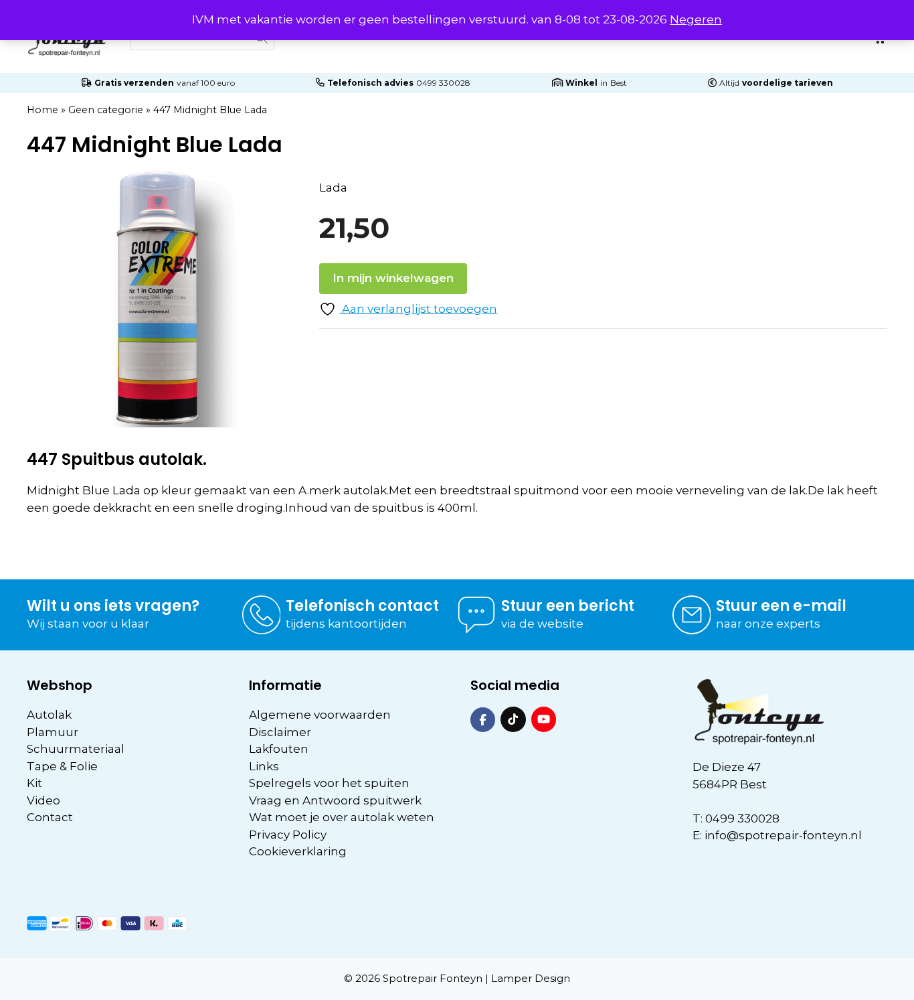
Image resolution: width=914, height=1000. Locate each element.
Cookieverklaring (298, 851)
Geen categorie (105, 110)
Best (618, 83)
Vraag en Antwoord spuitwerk (335, 800)
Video (43, 800)
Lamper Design (530, 978)
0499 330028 (443, 83)
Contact (50, 817)
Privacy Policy (288, 834)
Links (264, 766)
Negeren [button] (696, 19)
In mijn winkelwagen (393, 278)
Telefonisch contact (362, 605)
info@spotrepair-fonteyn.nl (783, 835)
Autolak (49, 714)
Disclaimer (280, 732)
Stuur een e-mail (781, 605)
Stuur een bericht (567, 605)
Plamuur (52, 732)
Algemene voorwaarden (320, 714)
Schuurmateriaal (75, 749)
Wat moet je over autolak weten (341, 817)
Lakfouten (278, 749)
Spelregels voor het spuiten (329, 783)
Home (42, 110)
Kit (34, 783)
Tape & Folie (62, 766)
